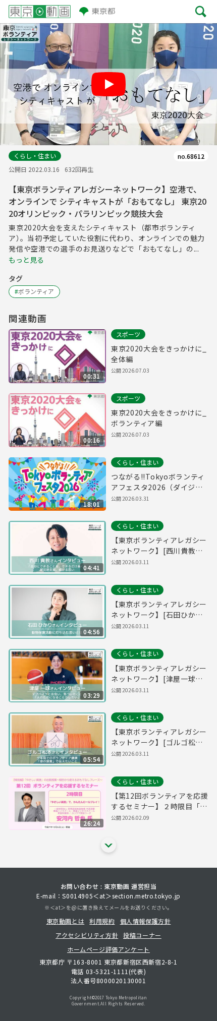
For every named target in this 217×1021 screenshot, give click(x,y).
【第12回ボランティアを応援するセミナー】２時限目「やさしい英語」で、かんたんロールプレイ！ (159, 801)
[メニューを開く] (200, 11)
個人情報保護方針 (145, 921)
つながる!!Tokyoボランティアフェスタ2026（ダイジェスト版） (158, 482)
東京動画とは (65, 921)
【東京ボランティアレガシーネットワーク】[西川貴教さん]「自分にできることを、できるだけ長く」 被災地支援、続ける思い (159, 545)
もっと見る (26, 260)
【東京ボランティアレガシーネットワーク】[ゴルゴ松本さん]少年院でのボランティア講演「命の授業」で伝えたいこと (159, 737)
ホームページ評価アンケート (108, 949)
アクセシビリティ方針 (87, 935)
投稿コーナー (142, 935)
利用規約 (102, 921)
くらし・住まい (35, 155)
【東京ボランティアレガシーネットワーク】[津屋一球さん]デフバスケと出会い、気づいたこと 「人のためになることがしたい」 (159, 673)
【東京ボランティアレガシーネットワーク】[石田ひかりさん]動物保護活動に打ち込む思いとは (159, 609)
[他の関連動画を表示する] (108, 845)
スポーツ (128, 334)
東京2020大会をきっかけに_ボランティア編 (159, 417)
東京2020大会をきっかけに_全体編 (159, 353)
